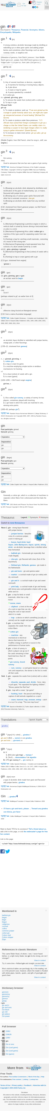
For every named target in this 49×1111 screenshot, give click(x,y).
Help (42, 1076)
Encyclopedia (5, 32)
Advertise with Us (39, 1085)
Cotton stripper (7, 937)
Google (37, 7)
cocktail (5, 926)
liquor (31, 545)
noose (12, 603)
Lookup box (34, 1079)
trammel (20, 700)
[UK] (13, 26)
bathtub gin (16, 553)
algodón (33, 757)
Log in (38, 4)
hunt (20, 694)
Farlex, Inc (22, 1088)
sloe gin (14, 559)
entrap (38, 700)
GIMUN (8, 1034)
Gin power (6, 1016)
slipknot (14, 607)
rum (13, 668)
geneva (24, 346)
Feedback (27, 1085)
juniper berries (17, 534)
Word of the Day (33, 1076)
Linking (25, 1079)
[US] (9, 26)
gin (16, 409)
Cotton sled (6, 935)
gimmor (5, 999)
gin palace (6, 1014)
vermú (17, 738)
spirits (37, 545)
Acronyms (33, 30)
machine (14, 635)
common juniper (8, 931)
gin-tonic (17, 740)
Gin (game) (10, 1054)
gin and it (15, 581)
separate (22, 682)
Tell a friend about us (37, 829)
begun (4, 922)
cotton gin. (9, 361)
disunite (14, 682)
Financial (24, 30)
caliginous (6, 924)
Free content (16, 1079)
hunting (14, 694)
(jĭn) (13, 39)
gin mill (4, 1012)
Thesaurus (15, 30)
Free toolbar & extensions (18, 1076)
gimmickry (6, 994)
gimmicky (5, 996)
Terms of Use (5, 1085)
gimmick (5, 992)
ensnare (32, 700)
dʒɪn (9, 182)
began (4, 917)
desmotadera (20, 757)
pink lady (15, 587)
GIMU (8, 1031)
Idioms (41, 30)
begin (20, 278)
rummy (18, 668)
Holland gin (16, 565)
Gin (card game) (12, 1047)
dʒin (8, 777)
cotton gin (14, 632)
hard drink (21, 542)
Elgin (4, 939)
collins (4, 929)
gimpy (4, 1001)
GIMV (8, 1038)
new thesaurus (17, 523)
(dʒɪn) (10, 332)
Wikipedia (16, 32)
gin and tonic (16, 571)
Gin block (5, 1010)
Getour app (23, 4)
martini (14, 575)
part (28, 682)
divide (33, 682)
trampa (28, 755)
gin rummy (14, 662)
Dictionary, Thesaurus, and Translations (33, 1067)
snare (18, 603)
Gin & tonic (10, 1044)
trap (12, 618)
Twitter (35, 7)
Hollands (25, 565)
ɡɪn (8, 273)
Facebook (33, 7)
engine (28, 380)
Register (39, 2)
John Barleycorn (21, 545)
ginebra (5, 726)
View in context (40, 960)
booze (13, 542)
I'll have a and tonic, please (16, 809)
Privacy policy (17, 1085)
